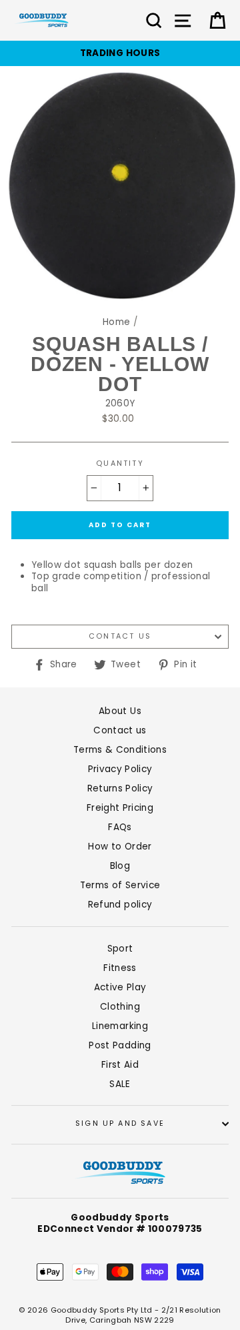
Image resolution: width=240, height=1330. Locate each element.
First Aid (120, 1064)
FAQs (119, 827)
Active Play (120, 987)
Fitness (119, 968)
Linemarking (120, 1026)
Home (116, 322)
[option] (120, 53)
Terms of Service (120, 885)
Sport (120, 948)
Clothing (120, 1006)
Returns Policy (120, 788)
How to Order (119, 846)
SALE (119, 1084)
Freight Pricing (120, 807)
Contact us (120, 636)
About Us (120, 711)
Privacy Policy (120, 769)
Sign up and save (120, 1123)
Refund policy (120, 904)
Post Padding (120, 1045)
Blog (120, 866)
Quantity (119, 463)
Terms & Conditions (120, 749)
